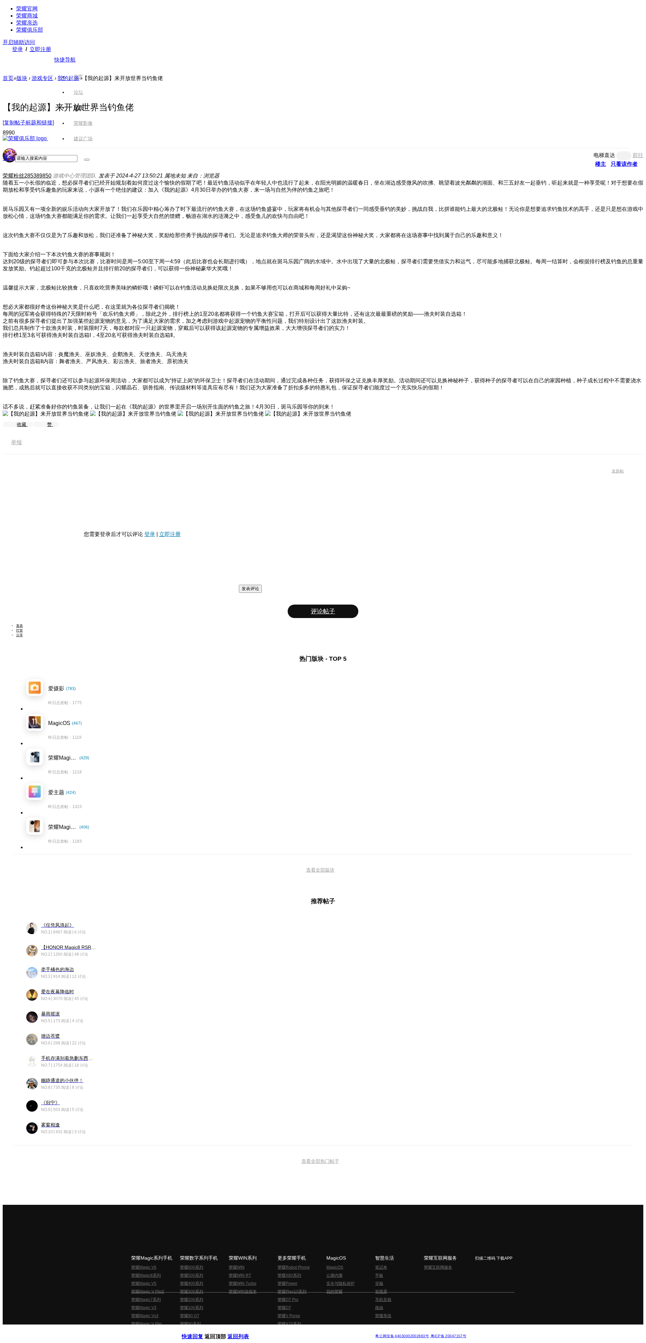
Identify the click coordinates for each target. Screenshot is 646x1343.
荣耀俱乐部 (29, 30)
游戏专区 (42, 78)
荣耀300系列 (191, 1291)
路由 (379, 1307)
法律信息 (300, 1331)
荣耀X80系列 (289, 1275)
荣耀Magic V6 (143, 1267)
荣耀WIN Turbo (242, 1283)
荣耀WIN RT (240, 1275)
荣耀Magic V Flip (146, 1323)
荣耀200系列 (191, 1299)
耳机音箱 (383, 1299)
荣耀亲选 (27, 23)
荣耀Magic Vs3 (144, 1315)
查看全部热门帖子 (320, 1161)
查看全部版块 (320, 870)
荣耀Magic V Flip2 (147, 1291)
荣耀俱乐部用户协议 (199, 1331)
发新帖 (618, 471)
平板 (379, 1275)
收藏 (22, 424)
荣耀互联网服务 (438, 1267)
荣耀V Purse (289, 1315)
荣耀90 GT (189, 1315)
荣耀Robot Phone (294, 1267)
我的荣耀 (334, 1291)
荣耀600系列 (191, 1267)
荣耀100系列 (191, 1307)
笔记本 (381, 1267)
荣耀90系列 (190, 1323)
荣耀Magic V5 (143, 1283)
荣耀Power (287, 1283)
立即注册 (40, 49)
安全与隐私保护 (340, 1283)
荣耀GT (284, 1307)
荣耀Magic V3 (143, 1307)
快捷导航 (65, 60)
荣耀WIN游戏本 (243, 1291)
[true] (86, 160)
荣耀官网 (27, 8)
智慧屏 (381, 1291)
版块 (21, 78)
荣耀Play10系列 (292, 1291)
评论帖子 (323, 611)
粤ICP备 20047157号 (448, 1336)
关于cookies (282, 1331)
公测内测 (334, 1275)
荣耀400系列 (191, 1283)
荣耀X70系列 (289, 1323)
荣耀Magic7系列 (146, 1299)
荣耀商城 (27, 15)
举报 (16, 442)
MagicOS (334, 1267)
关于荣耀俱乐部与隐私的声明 (244, 1331)
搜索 (8, 158)
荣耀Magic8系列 (146, 1275)
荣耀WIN (237, 1267)
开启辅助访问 (19, 42)
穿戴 (379, 1283)
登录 (17, 49)
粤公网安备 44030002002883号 (402, 1336)
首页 (78, 76)
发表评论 (250, 588)
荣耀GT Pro (288, 1299)
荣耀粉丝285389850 (27, 176)
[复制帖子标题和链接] (28, 122)
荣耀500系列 (191, 1275)
